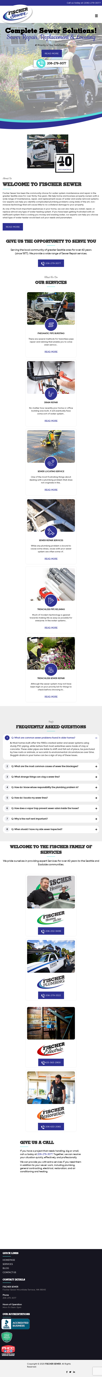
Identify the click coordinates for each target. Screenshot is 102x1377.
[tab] (51, 738)
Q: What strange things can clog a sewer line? (33, 777)
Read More (51, 351)
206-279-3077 (45, 1154)
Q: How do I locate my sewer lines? (27, 798)
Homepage (9, 1260)
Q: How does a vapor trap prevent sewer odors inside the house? (43, 808)
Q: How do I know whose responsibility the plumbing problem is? (43, 787)
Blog (6, 1268)
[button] (52, 53)
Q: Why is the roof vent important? (27, 819)
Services (8, 1264)
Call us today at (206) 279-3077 (84, 3)
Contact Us (9, 1273)
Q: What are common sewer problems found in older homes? (41, 738)
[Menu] (96, 16)
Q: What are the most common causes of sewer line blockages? (42, 766)
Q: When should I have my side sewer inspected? (34, 829)
